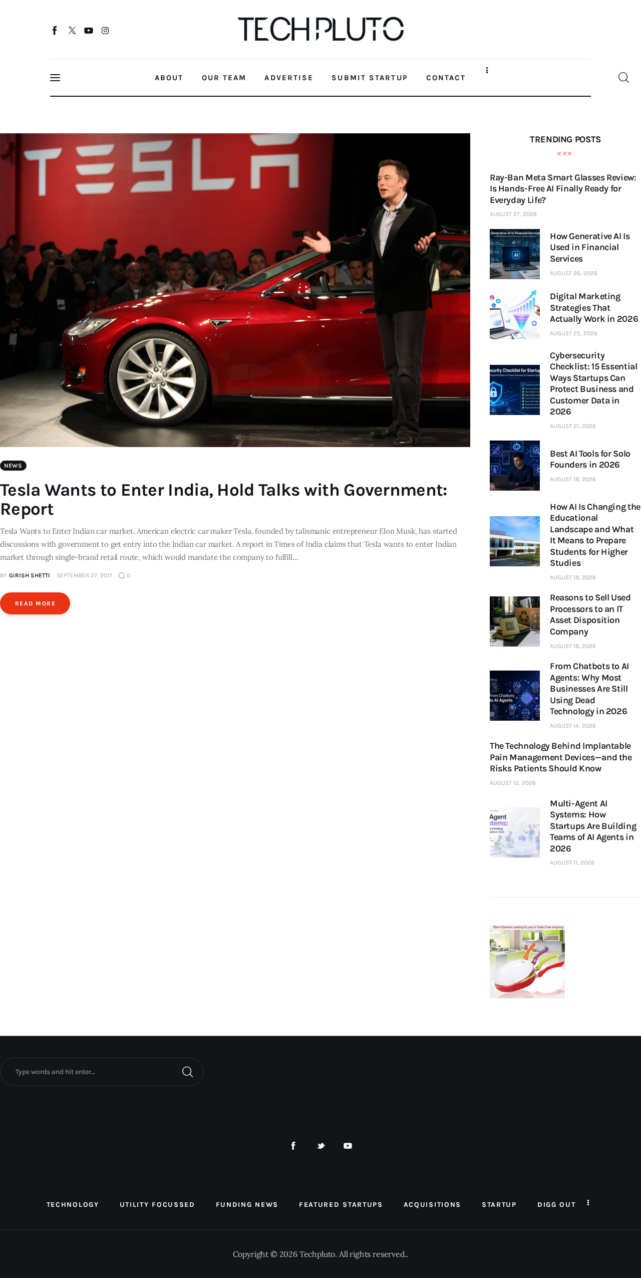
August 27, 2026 (513, 214)
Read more (35, 603)
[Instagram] (105, 30)
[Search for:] (102, 1071)
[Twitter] (72, 30)
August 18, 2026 (573, 479)
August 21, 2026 (573, 426)
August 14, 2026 (573, 725)
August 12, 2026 (513, 782)
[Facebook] (55, 30)
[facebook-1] (293, 1146)
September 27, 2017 (84, 575)
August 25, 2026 (573, 333)
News (13, 465)
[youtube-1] (348, 1146)
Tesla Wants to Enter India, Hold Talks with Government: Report (223, 499)
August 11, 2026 (572, 862)
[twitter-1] (320, 1146)
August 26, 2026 (573, 273)
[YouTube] (89, 30)
